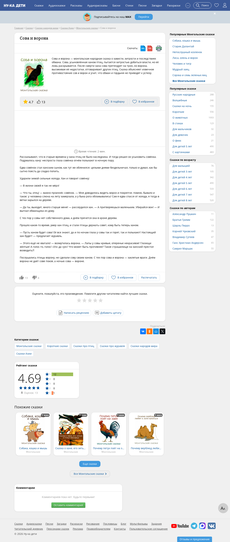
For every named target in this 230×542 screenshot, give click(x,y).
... (188, 5)
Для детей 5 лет (182, 146)
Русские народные (183, 94)
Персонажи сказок (58, 529)
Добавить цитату (110, 312)
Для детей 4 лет (182, 177)
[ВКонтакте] (143, 331)
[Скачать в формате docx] (143, 48)
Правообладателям (98, 529)
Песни (142, 5)
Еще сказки (90, 464)
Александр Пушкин (184, 214)
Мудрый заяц (180, 69)
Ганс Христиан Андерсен (187, 242)
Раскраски (173, 5)
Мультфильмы (139, 524)
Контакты (120, 529)
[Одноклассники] (149, 331)
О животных (180, 117)
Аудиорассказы (97, 5)
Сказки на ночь (182, 106)
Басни (116, 5)
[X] (162, 331)
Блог (123, 524)
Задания (156, 524)
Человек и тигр (181, 63)
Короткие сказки (57, 346)
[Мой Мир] (156, 331)
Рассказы (76, 5)
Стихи (129, 5)
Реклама (78, 529)
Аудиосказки (57, 5)
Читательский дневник (28, 529)
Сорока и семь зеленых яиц (189, 75)
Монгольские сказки (29, 346)
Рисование (93, 524)
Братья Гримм (181, 219)
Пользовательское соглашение (148, 529)
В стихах (177, 123)
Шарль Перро (181, 225)
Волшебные (179, 100)
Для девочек (180, 135)
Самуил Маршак (182, 248)
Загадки (157, 5)
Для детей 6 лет (182, 189)
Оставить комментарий (68, 505)
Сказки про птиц (83, 346)
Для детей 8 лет (182, 200)
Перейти (143, 17)
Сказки (38, 5)
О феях (176, 140)
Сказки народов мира (144, 346)
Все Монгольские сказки (89, 473)
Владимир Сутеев (183, 237)
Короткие (178, 112)
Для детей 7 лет (182, 194)
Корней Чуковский (184, 231)
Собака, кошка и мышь (186, 40)
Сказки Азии (24, 353)
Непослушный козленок (187, 52)
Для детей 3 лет (182, 171)
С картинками (181, 152)
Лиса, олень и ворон (185, 58)
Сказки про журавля (112, 346)
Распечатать (149, 277)
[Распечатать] (159, 48)
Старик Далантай (183, 46)
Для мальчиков (181, 129)
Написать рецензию (76, 312)
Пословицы (110, 524)
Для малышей (181, 165)
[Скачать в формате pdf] (149, 48)
